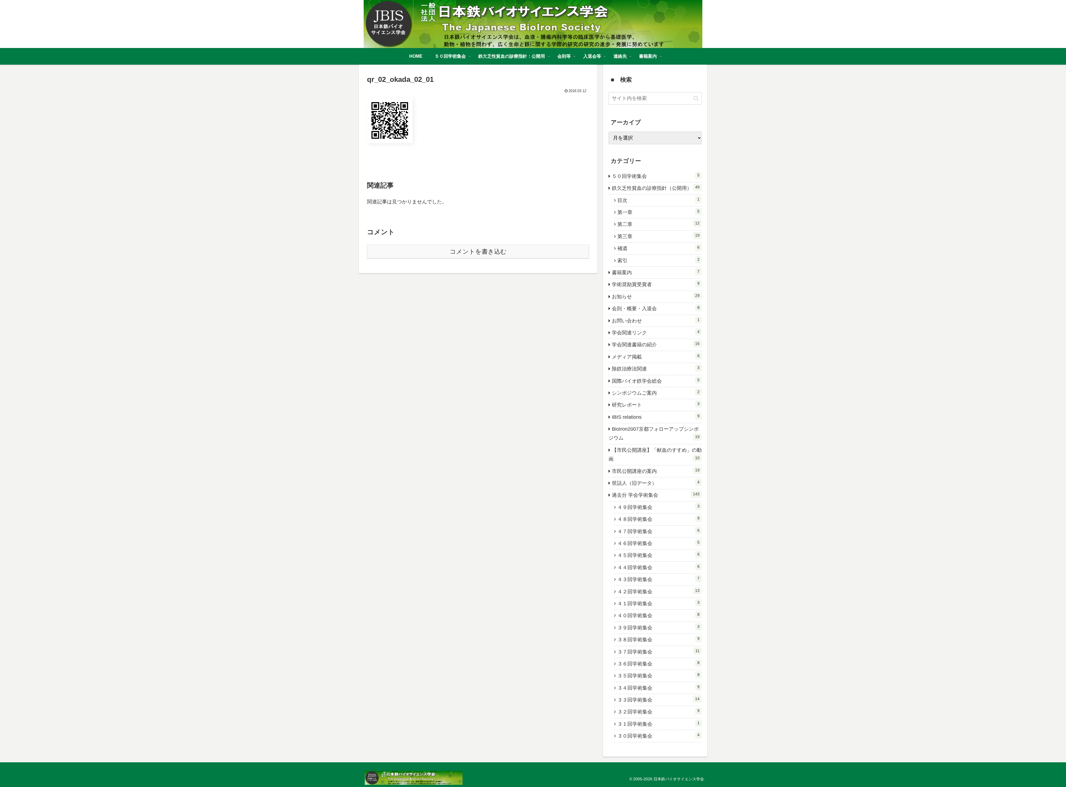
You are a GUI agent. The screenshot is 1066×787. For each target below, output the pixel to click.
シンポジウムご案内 (656, 393)
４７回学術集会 (658, 531)
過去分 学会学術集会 (656, 495)
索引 (658, 260)
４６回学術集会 (658, 543)
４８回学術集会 (658, 519)
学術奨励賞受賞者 (656, 284)
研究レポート (656, 405)
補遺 (658, 248)
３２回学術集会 (658, 711)
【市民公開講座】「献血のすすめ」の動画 (655, 454)
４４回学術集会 (658, 567)
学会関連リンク (656, 332)
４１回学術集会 (658, 603)
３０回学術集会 (658, 736)
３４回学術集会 (658, 688)
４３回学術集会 (658, 579)
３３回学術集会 (658, 700)
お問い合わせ (656, 320)
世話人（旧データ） (656, 483)
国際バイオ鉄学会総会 (656, 381)
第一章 (658, 212)
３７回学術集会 (658, 652)
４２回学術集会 (658, 591)
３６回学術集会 (658, 663)
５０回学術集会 (656, 176)
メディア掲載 (656, 357)
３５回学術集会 (658, 675)
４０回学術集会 (658, 615)
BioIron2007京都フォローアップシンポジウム (654, 433)
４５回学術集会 (658, 555)
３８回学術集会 (658, 639)
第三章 (658, 236)
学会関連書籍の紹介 (656, 344)
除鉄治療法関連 (656, 368)
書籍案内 (656, 272)
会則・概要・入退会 (656, 308)
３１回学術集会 (658, 724)
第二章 (658, 224)
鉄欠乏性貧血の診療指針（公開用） (656, 188)
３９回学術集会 (658, 627)
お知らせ (656, 296)
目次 (658, 200)
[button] (696, 98)
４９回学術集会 (658, 507)
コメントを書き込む (478, 251)
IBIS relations (656, 417)
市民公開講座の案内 (656, 471)
